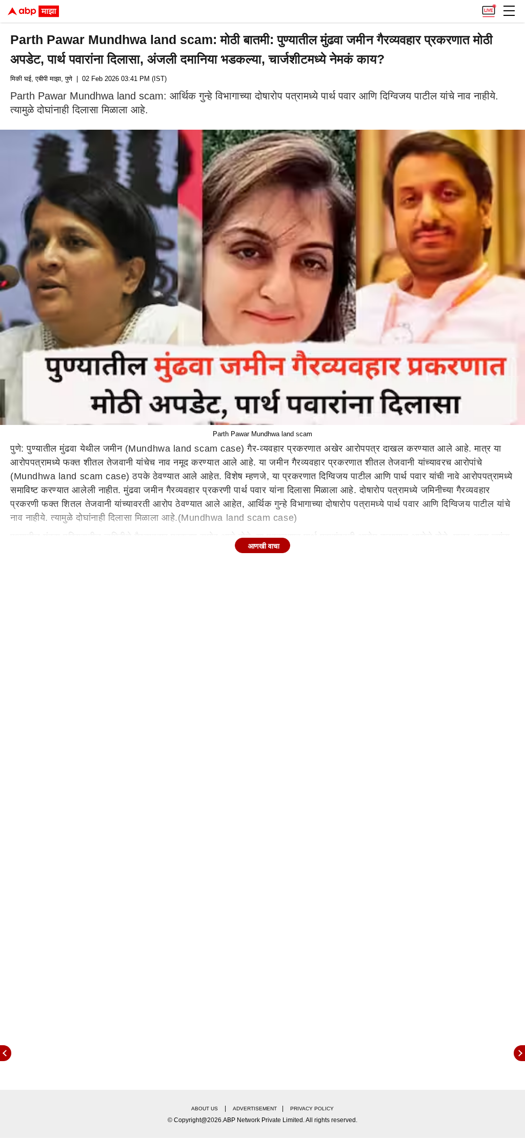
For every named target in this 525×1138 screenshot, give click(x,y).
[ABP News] (519, 1053)
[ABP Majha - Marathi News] (33, 11)
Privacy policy (312, 1108)
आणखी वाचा (263, 546)
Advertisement (255, 1108)
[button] (509, 11)
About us (204, 1108)
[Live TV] (488, 8)
